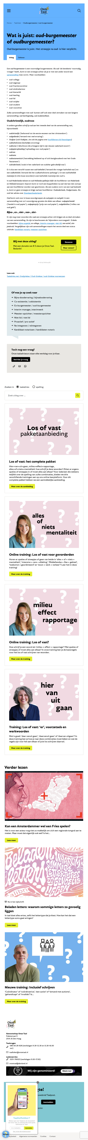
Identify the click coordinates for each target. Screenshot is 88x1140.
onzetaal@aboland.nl (18, 1063)
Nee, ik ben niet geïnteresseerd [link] (21, 1131)
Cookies (43, 1136)
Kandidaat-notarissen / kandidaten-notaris (34, 329)
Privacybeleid (11, 1136)
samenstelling (12, 75)
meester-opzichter (39, 229)
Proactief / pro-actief (24, 321)
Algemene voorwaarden (28, 1136)
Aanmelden (48, 1102)
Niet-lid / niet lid (22, 317)
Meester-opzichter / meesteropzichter (32, 313)
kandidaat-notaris (22, 229)
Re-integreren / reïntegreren (27, 325)
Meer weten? (68, 248)
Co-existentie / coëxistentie (27, 301)
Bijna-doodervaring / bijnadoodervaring (33, 297)
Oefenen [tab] (21, 57)
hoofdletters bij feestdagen (59, 139)
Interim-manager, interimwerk (28, 309)
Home (9, 23)
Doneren (69, 242)
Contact (53, 1136)
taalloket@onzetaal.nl (18, 1052)
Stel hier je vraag (21, 359)
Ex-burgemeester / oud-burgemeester (32, 305)
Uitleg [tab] (11, 57)
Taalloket (17, 23)
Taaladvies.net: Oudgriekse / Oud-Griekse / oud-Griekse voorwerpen (36, 276)
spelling (39, 387)
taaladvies (24, 387)
